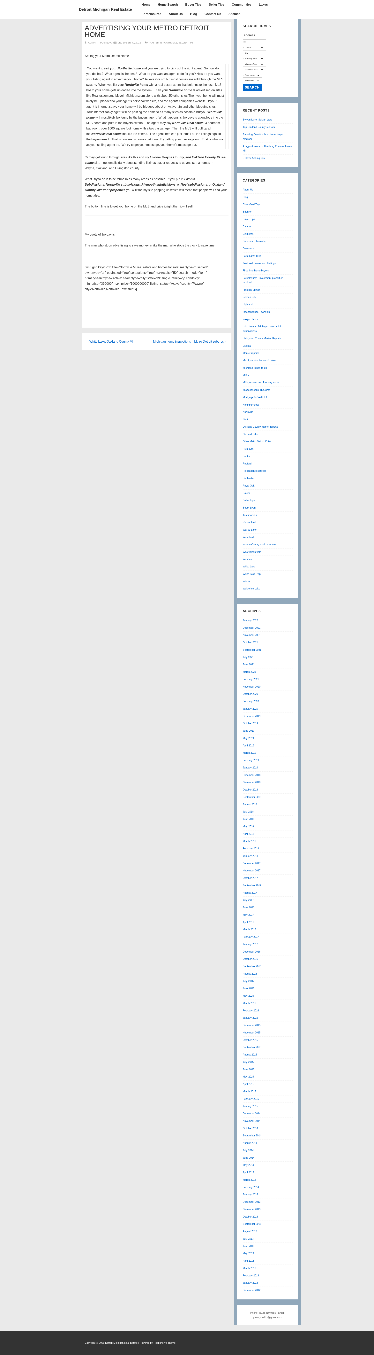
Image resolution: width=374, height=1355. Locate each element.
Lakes (263, 4)
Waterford (248, 537)
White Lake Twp (252, 573)
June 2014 (248, 1157)
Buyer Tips (193, 4)
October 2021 (250, 642)
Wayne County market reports (259, 544)
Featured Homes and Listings (259, 263)
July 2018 (248, 811)
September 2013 (252, 1223)
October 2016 (250, 958)
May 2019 (248, 738)
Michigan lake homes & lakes (259, 360)
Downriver (248, 248)
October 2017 (250, 877)
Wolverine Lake (251, 588)
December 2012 (251, 1290)
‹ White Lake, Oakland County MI (110, 341)
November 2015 (251, 1032)
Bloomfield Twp (251, 204)
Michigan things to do (255, 367)
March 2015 (249, 1091)
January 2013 (250, 1282)
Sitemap (234, 14)
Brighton (247, 211)
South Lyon (249, 507)
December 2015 (251, 1025)
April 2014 (248, 1172)
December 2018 (251, 775)
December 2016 (251, 951)
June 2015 (248, 1069)
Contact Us (213, 14)
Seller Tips (216, 4)
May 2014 (248, 1165)
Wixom (247, 581)
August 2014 (250, 1142)
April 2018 (248, 833)
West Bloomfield (252, 551)
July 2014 (248, 1150)
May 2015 (248, 1076)
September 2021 (252, 649)
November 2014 (251, 1120)
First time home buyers (256, 270)
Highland (247, 304)
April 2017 (248, 922)
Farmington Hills (252, 255)
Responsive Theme (165, 1342)
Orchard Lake (250, 434)
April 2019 (248, 745)
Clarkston (248, 233)
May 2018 (248, 826)
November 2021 (251, 635)
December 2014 (251, 1113)
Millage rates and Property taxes (261, 382)
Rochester (248, 478)
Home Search (168, 4)
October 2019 (250, 723)
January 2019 (250, 767)
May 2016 (248, 995)
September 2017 (252, 885)
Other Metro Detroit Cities (257, 441)
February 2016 (251, 1010)
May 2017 (248, 914)
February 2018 (251, 848)
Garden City (249, 297)
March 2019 (249, 752)
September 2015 (252, 1047)
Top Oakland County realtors (259, 127)
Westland (248, 559)
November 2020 (251, 686)
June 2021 (248, 664)
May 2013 (248, 1253)
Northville (169, 42)
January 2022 (250, 620)
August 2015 (250, 1054)
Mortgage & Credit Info (255, 397)
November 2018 (251, 782)
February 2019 (251, 760)
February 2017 (251, 936)
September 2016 (252, 966)
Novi (245, 419)
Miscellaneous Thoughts (256, 389)
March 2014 (249, 1179)
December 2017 (251, 863)
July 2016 (248, 981)
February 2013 (251, 1275)
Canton (247, 226)
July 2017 (248, 900)
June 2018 (248, 819)
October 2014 (250, 1128)
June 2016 (248, 988)
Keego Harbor (250, 319)
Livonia (247, 345)
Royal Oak (249, 485)
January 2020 (250, 708)
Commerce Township (254, 241)
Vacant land (249, 522)
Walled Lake (250, 529)
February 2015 (251, 1098)
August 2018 (250, 804)
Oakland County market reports (260, 426)
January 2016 (250, 1017)
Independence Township (256, 311)
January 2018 (250, 855)
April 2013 (248, 1260)
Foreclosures (151, 14)
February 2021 (251, 679)
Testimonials (250, 515)
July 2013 (248, 1238)
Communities (241, 4)
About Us (176, 14)
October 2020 (250, 693)
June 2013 (248, 1246)
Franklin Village (251, 289)
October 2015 (250, 1040)
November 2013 (251, 1209)
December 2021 (251, 627)
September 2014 (252, 1135)
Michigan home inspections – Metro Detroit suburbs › (189, 341)
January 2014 (250, 1194)
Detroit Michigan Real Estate (105, 9)
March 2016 (249, 1003)
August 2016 (250, 973)
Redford (247, 463)
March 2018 (249, 841)
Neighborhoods (251, 404)
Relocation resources (254, 470)
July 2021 (248, 657)
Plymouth (248, 448)
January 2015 (250, 1106)
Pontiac (247, 456)
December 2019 (251, 716)
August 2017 (250, 892)
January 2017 (250, 944)
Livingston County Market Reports (262, 338)
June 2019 (248, 730)
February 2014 (251, 1187)
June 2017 (248, 907)
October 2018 (250, 789)
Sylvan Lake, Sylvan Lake (257, 119)
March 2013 (249, 1268)
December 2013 (251, 1201)
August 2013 (250, 1231)
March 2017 (249, 929)
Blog (193, 14)
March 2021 (249, 671)
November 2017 (251, 870)
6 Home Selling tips (254, 158)
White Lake (249, 566)
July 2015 (248, 1062)
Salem (246, 493)
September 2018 (252, 797)
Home (146, 4)
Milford (246, 375)
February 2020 (251, 701)
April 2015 (248, 1084)
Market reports (251, 353)
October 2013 (250, 1216)
